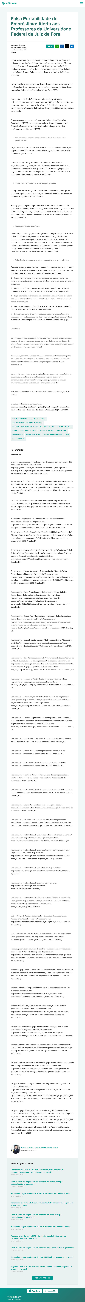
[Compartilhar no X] (67, 46)
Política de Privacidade (14, 1299)
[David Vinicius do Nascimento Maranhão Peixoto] (16, 1149)
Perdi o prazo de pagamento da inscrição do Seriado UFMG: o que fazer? (42, 1248)
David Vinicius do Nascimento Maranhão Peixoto (39, 1148)
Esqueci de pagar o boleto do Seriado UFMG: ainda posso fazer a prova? (42, 1257)
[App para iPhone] (35, 1293)
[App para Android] (50, 1293)
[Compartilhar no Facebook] (62, 46)
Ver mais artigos (42, 1278)
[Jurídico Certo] (9, 5)
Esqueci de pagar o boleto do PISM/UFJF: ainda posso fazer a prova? (40, 1226)
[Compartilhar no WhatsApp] (57, 46)
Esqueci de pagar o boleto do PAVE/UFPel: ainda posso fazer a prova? (41, 1193)
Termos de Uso (14, 1298)
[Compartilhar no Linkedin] (72, 46)
